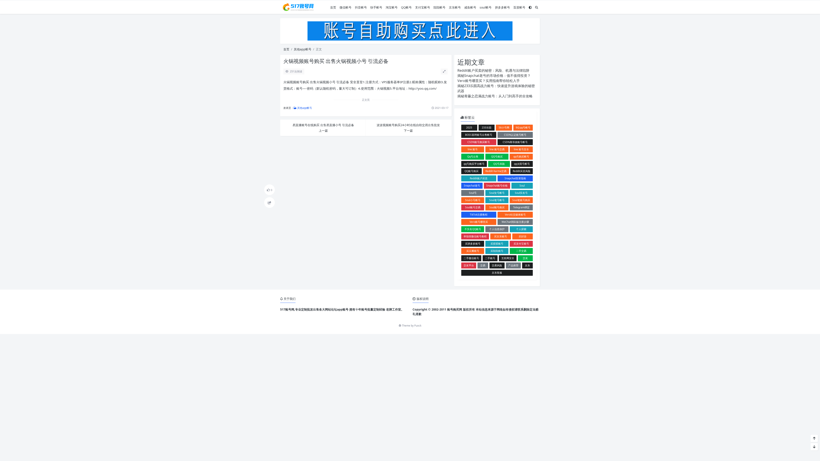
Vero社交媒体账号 (515, 214)
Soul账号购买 (497, 207)
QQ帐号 (406, 7)
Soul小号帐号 (472, 200)
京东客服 (497, 272)
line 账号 (473, 149)
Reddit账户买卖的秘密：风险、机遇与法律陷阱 (493, 70)
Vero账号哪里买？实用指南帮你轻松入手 (488, 80)
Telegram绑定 (521, 207)
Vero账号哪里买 (479, 222)
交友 (525, 258)
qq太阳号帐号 (522, 164)
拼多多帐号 (502, 7)
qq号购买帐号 (521, 156)
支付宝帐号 (422, 7)
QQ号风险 (499, 164)
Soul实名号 (521, 193)
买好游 (522, 236)
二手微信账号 (471, 258)
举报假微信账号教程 (475, 236)
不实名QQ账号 (472, 229)
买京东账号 (500, 236)
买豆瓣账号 (472, 251)
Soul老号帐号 (497, 200)
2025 (469, 127)
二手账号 (490, 258)
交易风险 (497, 265)
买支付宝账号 (521, 243)
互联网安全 (507, 258)
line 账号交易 (497, 149)
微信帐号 (345, 7)
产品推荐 (513, 265)
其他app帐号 (302, 49)
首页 (333, 7)
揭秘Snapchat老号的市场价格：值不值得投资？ (494, 75)
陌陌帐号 (439, 7)
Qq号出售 (472, 156)
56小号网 (504, 127)
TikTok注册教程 (479, 214)
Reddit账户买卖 (479, 178)
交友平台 (469, 265)
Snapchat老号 (472, 185)
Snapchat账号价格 (497, 185)
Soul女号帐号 (497, 193)
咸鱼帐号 (470, 7)
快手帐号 (376, 7)
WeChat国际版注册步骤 (515, 222)
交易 (482, 265)
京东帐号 (455, 7)
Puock (417, 325)
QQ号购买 (497, 156)
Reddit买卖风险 (521, 171)
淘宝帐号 (392, 7)
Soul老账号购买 (521, 200)
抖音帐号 (361, 7)
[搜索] (536, 7)
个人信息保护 (497, 229)
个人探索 (521, 229)
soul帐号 (486, 7)
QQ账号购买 (471, 171)
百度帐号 (519, 7)
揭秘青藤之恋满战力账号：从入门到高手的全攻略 (495, 96)
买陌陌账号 (497, 251)
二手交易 (521, 251)
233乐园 (486, 127)
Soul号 (473, 193)
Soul (522, 185)
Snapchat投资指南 (515, 178)
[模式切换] (530, 7)
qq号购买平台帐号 (474, 164)
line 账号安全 (521, 149)
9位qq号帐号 (523, 127)
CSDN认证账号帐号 (515, 135)
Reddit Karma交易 (496, 171)
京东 (527, 265)
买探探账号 (497, 243)
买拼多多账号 (472, 243)
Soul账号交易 (472, 207)
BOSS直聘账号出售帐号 (478, 135)
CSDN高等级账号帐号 (515, 142)
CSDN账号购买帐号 (478, 142)
